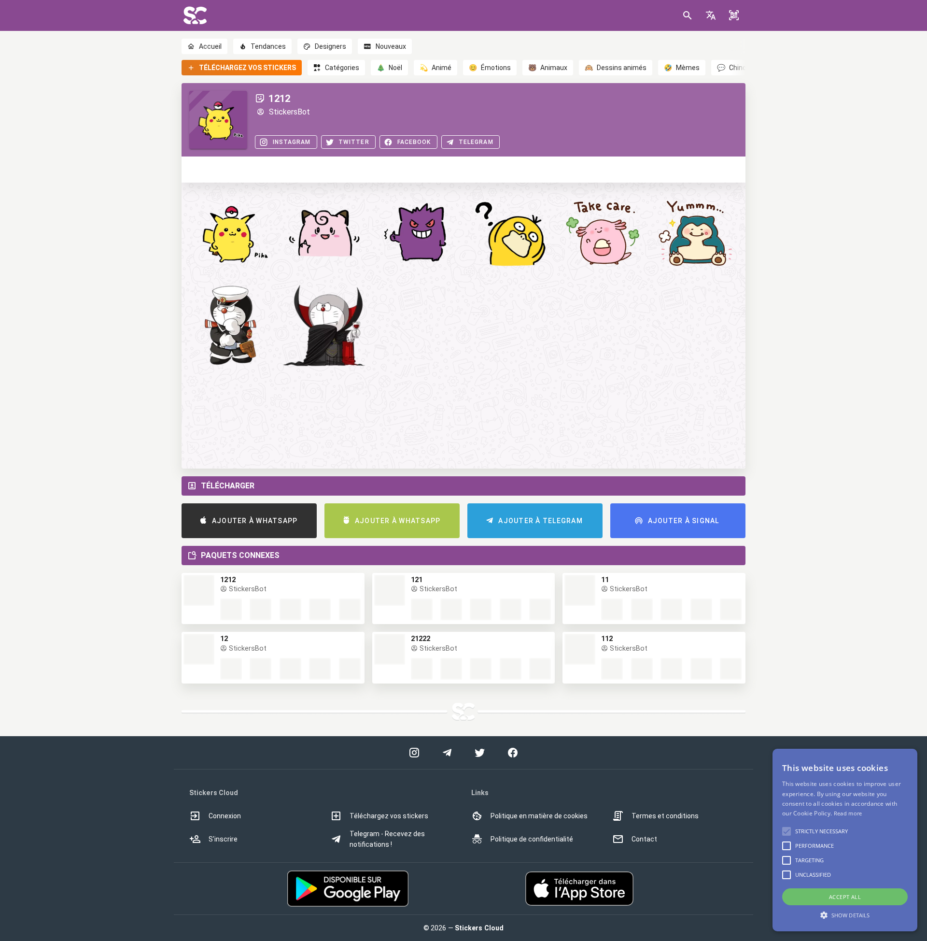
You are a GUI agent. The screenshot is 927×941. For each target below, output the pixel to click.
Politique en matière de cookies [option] (539, 816)
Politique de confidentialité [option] (532, 839)
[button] (710, 15)
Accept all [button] (845, 896)
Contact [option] (644, 839)
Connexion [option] (225, 816)
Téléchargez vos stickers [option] (389, 816)
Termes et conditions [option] (665, 816)
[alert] (844, 840)
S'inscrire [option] (223, 839)
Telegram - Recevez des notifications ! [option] (387, 839)
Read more (848, 813)
